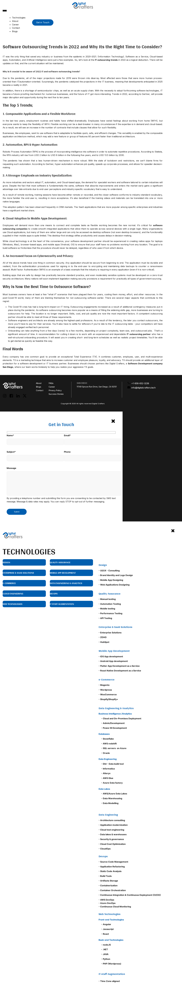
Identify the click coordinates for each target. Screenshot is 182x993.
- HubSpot (104, 642)
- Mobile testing (107, 608)
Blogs (15, 31)
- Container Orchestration (112, 890)
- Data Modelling (109, 803)
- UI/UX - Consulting (109, 570)
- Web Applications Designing (114, 584)
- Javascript (107, 929)
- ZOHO (103, 637)
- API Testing (105, 618)
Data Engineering (108, 759)
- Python (105, 959)
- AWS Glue (107, 778)
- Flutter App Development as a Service (119, 666)
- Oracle (105, 753)
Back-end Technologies (111, 940)
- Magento (104, 685)
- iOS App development (111, 656)
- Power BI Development (114, 728)
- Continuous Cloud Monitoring (115, 906)
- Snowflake (107, 738)
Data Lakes (104, 789)
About (15, 21)
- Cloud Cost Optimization (112, 844)
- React (105, 934)
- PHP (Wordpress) (111, 963)
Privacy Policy (55, 390)
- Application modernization (113, 825)
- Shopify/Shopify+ (108, 699)
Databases (104, 734)
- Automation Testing (110, 604)
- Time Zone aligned (109, 981)
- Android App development (113, 661)
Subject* (11, 451)
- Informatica (108, 768)
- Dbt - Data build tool (112, 763)
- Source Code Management (113, 861)
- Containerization (108, 885)
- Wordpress (105, 689)
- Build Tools (105, 876)
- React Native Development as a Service (120, 670)
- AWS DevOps (106, 899)
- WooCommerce (108, 694)
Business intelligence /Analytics (115, 713)
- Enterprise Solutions (110, 632)
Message (11, 468)
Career (15, 24)
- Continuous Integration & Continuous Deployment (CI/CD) (130, 895)
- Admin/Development (113, 723)
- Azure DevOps (107, 903)
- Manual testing (107, 599)
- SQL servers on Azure (113, 748)
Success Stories (56, 394)
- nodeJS (106, 944)
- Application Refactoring (112, 866)
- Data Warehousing (111, 798)
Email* (67, 435)
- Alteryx (105, 773)
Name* (10, 435)
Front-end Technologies (111, 919)
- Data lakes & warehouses (113, 834)
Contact (16, 28)
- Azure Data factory (112, 782)
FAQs (51, 383)
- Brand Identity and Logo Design (116, 575)
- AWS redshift (109, 743)
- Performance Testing (110, 613)
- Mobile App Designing (111, 580)
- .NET (104, 949)
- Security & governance (111, 839)
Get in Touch (42, 22)
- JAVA (104, 954)
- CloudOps (105, 848)
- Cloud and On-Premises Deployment (121, 718)
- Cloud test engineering (111, 829)
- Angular (106, 924)
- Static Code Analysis (110, 871)
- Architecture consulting (112, 820)
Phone (67, 451)
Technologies (18, 17)
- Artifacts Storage (108, 880)
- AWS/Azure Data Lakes (114, 793)
